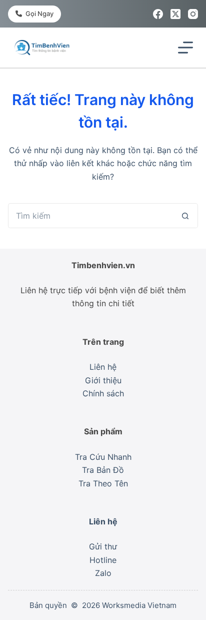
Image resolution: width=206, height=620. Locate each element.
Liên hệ (103, 367)
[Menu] (185, 47)
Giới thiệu (103, 380)
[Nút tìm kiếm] (185, 215)
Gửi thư (103, 546)
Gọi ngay (40, 14)
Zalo (103, 573)
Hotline (103, 560)
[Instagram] (193, 14)
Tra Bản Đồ (103, 470)
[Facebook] (158, 14)
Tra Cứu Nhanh (103, 457)
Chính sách (103, 393)
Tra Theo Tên (103, 483)
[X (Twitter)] (175, 14)
